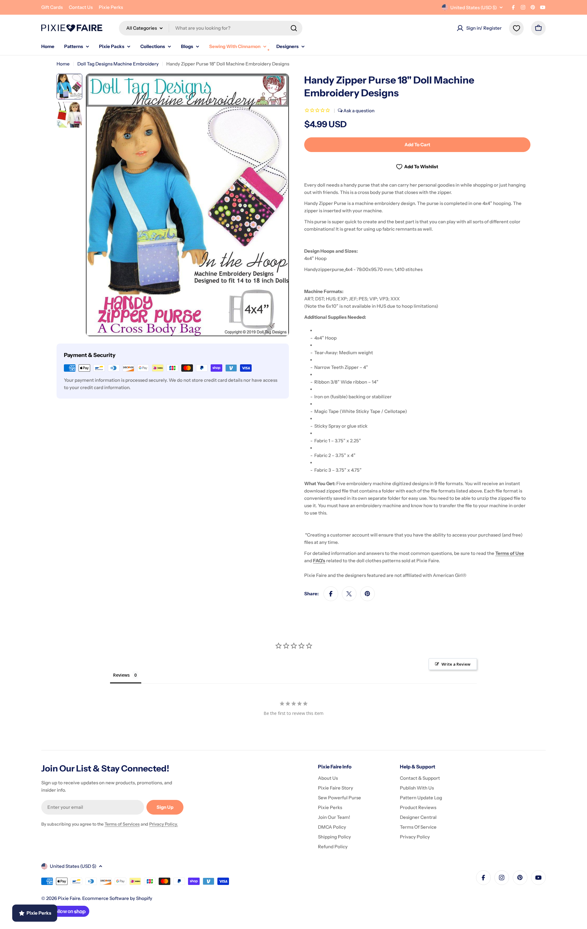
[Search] (293, 28)
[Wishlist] (516, 28)
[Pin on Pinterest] (367, 593)
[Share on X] (349, 593)
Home (63, 64)
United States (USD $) (473, 7)
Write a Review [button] (456, 664)
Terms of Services (122, 824)
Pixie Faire (69, 898)
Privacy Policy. (163, 824)
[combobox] (210, 28)
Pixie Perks (111, 7)
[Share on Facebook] (330, 593)
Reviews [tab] (121, 675)
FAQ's (319, 560)
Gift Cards (52, 7)
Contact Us (81, 7)
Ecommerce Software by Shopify (117, 898)
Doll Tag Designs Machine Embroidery (118, 64)
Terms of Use (509, 553)
